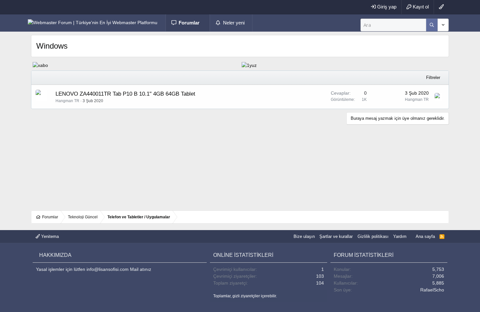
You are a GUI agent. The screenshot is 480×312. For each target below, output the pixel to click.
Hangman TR (67, 101)
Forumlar (189, 22)
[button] (206, 23)
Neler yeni (234, 22)
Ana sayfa (425, 236)
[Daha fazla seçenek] (432, 25)
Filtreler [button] (433, 77)
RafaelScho (432, 289)
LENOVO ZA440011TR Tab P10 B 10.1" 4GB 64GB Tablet (125, 94)
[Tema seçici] (441, 7)
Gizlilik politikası (373, 236)
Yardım (400, 236)
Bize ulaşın (304, 236)
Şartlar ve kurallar (336, 236)
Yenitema (49, 236)
